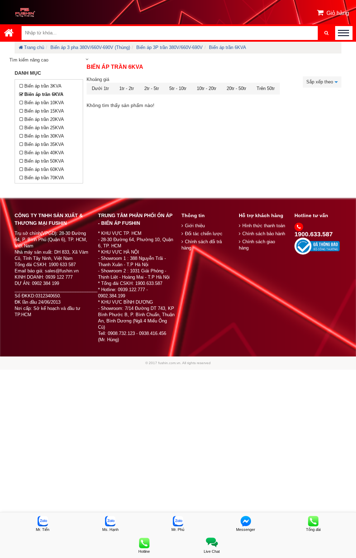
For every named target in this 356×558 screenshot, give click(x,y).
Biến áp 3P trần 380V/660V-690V (169, 47)
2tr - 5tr (151, 88)
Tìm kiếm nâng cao (28, 60)
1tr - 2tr (126, 88)
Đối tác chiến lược (203, 233)
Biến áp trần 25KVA (44, 127)
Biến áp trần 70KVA (44, 177)
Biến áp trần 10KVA (44, 102)
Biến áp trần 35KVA (44, 144)
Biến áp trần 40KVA (44, 152)
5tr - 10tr (177, 88)
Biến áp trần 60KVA (44, 169)
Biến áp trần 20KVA (44, 119)
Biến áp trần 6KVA (227, 47)
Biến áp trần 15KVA (44, 111)
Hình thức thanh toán (263, 225)
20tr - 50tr (236, 88)
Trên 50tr (266, 88)
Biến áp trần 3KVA (43, 86)
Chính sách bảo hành (263, 233)
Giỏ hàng (337, 13)
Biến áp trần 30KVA (44, 136)
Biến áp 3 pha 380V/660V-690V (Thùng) (90, 47)
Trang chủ (34, 47)
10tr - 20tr (206, 88)
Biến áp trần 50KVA (44, 161)
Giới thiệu (195, 225)
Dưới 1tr (100, 88)
